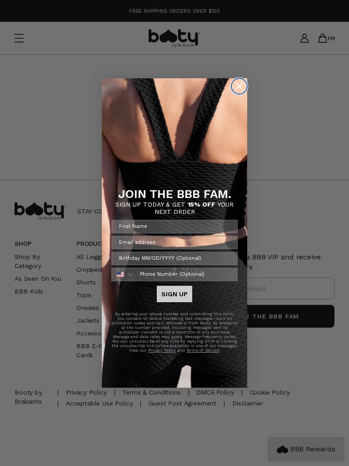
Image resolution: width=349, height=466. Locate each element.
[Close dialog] (239, 86)
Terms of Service (202, 350)
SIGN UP (174, 294)
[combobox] (123, 274)
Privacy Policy (162, 350)
